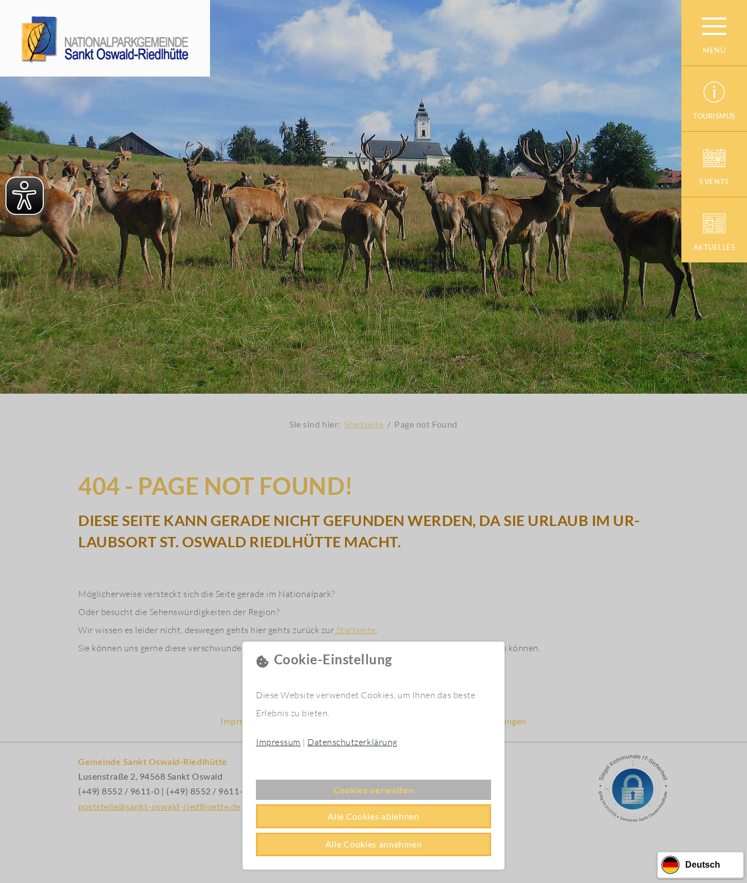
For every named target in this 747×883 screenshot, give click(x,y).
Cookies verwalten (374, 790)
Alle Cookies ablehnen (373, 816)
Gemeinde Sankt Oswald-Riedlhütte (105, 38)
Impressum (278, 741)
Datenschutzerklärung (352, 741)
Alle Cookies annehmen (373, 844)
